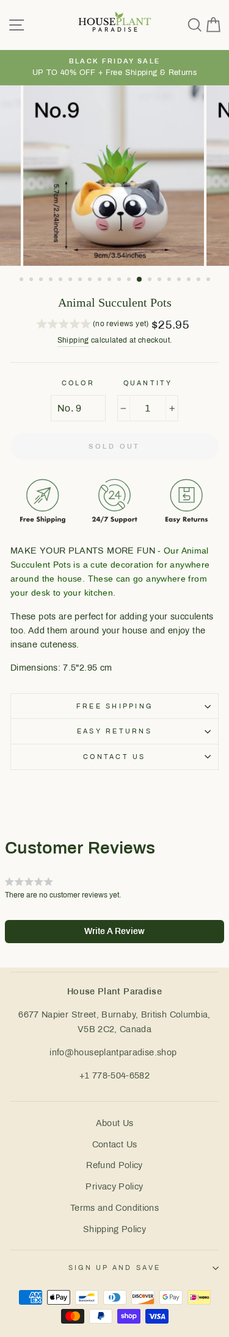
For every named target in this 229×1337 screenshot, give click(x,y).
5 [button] (62, 280)
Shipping (73, 340)
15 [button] (161, 280)
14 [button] (151, 280)
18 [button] (190, 280)
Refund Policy (114, 1165)
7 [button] (81, 280)
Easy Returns (114, 731)
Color (78, 383)
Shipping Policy (114, 1229)
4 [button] (52, 280)
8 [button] (91, 280)
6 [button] (71, 280)
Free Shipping (114, 706)
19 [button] (200, 280)
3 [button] (42, 280)
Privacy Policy (114, 1186)
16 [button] (170, 280)
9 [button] (101, 280)
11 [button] (120, 280)
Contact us (114, 756)
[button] (93, 325)
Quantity (148, 383)
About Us (115, 1123)
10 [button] (110, 280)
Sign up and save (114, 1267)
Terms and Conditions (114, 1208)
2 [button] (32, 280)
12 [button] (130, 280)
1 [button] (23, 280)
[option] (114, 67)
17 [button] (180, 280)
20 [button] (209, 280)
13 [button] (140, 280)
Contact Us (114, 1144)
